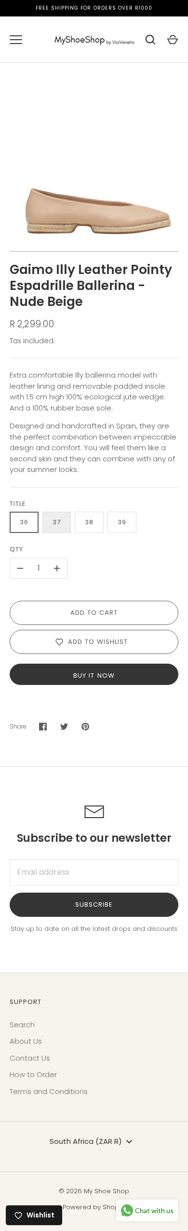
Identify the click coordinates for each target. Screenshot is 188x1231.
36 (24, 522)
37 (57, 522)
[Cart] (172, 39)
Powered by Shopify (94, 1207)
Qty (16, 549)
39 (122, 522)
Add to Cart (94, 612)
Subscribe (94, 904)
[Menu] (16, 39)
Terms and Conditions (49, 1091)
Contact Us (30, 1058)
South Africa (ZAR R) (86, 1141)
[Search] (150, 39)
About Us (26, 1041)
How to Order (33, 1074)
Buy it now (94, 675)
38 (89, 522)
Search (22, 1024)
